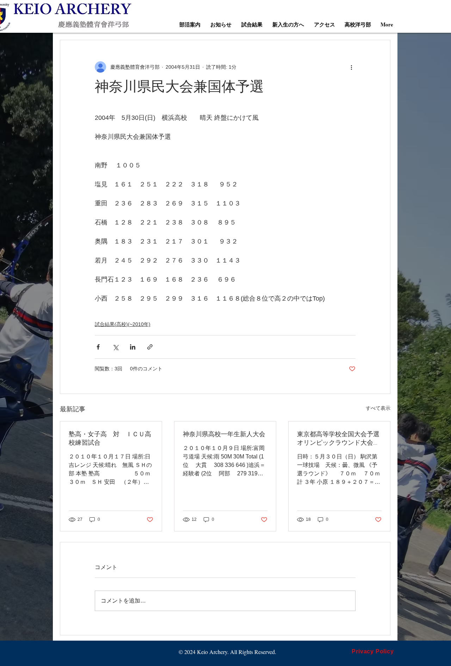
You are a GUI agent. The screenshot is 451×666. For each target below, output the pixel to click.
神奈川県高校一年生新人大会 (224, 434)
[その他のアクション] (351, 67)
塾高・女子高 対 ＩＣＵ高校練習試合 (110, 439)
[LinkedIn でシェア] (132, 347)
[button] (189, 24)
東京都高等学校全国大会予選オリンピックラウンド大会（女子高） (338, 439)
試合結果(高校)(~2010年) (122, 324)
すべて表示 (378, 408)
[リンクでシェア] (150, 347)
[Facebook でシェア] (98, 347)
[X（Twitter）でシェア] (115, 347)
